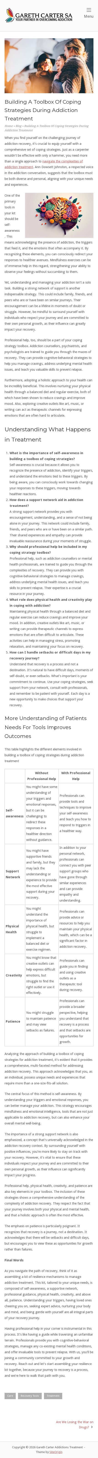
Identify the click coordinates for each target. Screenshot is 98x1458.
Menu (88, 16)
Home (9, 126)
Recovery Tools (30, 1395)
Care (10, 1395)
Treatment (53, 1395)
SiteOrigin (55, 1452)
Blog (18, 126)
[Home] (39, 15)
